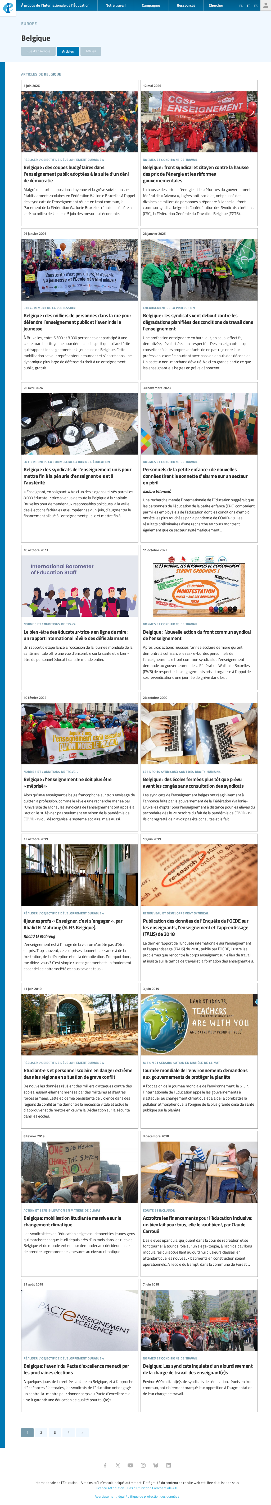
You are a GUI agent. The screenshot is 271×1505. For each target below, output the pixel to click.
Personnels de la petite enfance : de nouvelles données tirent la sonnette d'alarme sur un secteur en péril (199, 458)
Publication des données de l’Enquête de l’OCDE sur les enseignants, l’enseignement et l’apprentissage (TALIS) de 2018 (199, 900)
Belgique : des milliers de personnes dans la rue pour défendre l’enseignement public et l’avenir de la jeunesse (79, 300)
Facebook (105, 1465)
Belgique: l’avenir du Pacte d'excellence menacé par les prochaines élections (79, 1342)
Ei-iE (8, 8)
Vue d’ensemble (38, 51)
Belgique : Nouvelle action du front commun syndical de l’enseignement (199, 614)
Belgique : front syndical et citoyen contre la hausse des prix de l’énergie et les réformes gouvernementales (199, 149)
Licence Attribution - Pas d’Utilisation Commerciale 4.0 (136, 1487)
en (241, 5)
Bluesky (156, 1465)
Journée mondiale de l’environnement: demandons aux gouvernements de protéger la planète (199, 1049)
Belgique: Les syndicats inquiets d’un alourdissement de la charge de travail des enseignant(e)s (199, 1339)
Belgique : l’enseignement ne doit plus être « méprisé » (79, 758)
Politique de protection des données (152, 1496)
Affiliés (91, 51)
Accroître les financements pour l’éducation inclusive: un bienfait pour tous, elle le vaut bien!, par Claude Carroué (199, 1200)
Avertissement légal (110, 1496)
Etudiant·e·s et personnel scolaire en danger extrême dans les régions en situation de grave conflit (79, 1052)
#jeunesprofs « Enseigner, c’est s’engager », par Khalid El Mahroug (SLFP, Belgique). (79, 904)
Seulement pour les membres (265, 5)
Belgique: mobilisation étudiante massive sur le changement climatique (79, 1194)
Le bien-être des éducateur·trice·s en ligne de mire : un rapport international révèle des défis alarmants (79, 605)
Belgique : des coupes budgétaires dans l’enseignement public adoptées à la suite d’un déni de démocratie (79, 149)
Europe (29, 22)
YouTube (130, 1465)
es (256, 5)
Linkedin (168, 1465)
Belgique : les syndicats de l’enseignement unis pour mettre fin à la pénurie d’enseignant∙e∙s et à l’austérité (79, 451)
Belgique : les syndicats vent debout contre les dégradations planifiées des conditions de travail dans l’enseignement (199, 300)
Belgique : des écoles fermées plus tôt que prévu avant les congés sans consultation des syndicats (199, 758)
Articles (68, 51)
